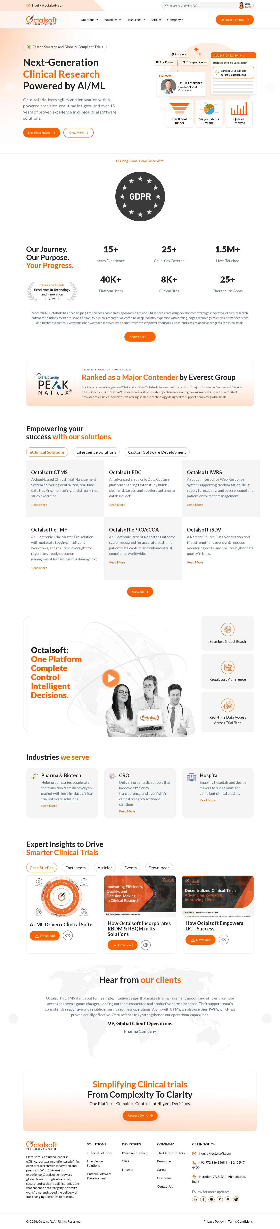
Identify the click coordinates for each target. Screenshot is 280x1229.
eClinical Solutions (100, 1153)
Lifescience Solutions (95, 1163)
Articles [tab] (105, 867)
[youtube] (228, 1199)
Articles (156, 20)
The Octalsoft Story (171, 1153)
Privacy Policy (214, 1221)
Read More (39, 505)
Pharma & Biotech (134, 1153)
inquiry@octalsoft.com (48, 5)
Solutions (87, 20)
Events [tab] (130, 867)
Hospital (128, 1170)
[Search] (244, 5)
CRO (125, 1161)
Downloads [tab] (159, 867)
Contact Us (165, 1186)
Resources (134, 20)
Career (162, 1170)
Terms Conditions (240, 1221)
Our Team (164, 1178)
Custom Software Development (99, 1176)
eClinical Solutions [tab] (47, 452)
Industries (110, 20)
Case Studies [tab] (41, 867)
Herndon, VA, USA (212, 1176)
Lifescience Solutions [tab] (96, 452)
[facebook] (203, 1199)
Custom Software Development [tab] (157, 452)
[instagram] (211, 1199)
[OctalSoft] (41, 19)
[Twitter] (220, 1199)
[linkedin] (195, 1199)
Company (174, 20)
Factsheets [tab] (75, 867)
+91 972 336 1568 (212, 1162)
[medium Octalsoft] (236, 1199)
